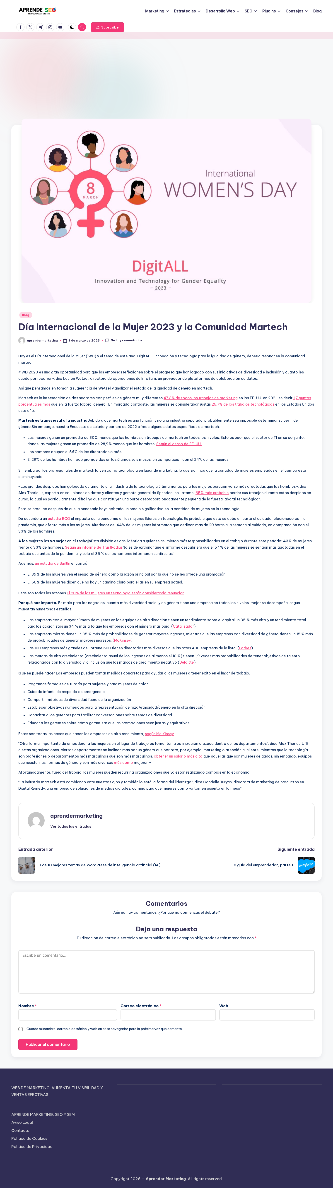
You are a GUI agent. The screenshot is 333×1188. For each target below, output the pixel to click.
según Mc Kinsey (159, 733)
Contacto (20, 1130)
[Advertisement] (166, 73)
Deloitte (186, 662)
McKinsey (122, 640)
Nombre (27, 1005)
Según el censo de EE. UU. (179, 444)
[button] (107, 27)
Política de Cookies (29, 1138)
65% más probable (212, 492)
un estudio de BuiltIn (52, 563)
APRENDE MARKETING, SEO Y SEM (43, 1114)
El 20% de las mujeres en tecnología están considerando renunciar (125, 593)
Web (223, 1005)
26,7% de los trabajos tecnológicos (243, 404)
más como (123, 762)
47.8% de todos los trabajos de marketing (201, 398)
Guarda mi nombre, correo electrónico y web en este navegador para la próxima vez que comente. (105, 1029)
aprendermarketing (76, 815)
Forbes (245, 648)
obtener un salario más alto (178, 756)
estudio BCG (59, 518)
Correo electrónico (141, 1005)
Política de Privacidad (32, 1146)
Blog (25, 315)
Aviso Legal (22, 1122)
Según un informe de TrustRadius (94, 547)
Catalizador (183, 626)
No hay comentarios (126, 340)
